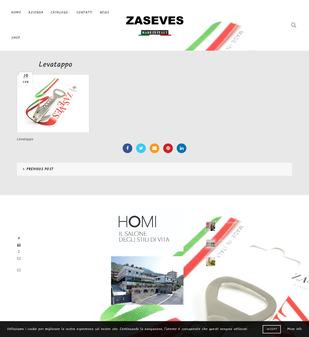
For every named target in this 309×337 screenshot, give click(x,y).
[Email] (154, 148)
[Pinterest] (168, 148)
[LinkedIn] (181, 148)
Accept (272, 329)
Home (16, 12)
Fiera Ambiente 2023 (231, 222)
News (104, 12)
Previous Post (40, 169)
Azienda (35, 12)
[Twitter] (141, 148)
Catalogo (59, 12)
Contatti (84, 12)
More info (294, 329)
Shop (15, 37)
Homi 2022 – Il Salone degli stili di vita (244, 258)
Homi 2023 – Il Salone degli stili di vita (244, 240)
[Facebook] (127, 148)
